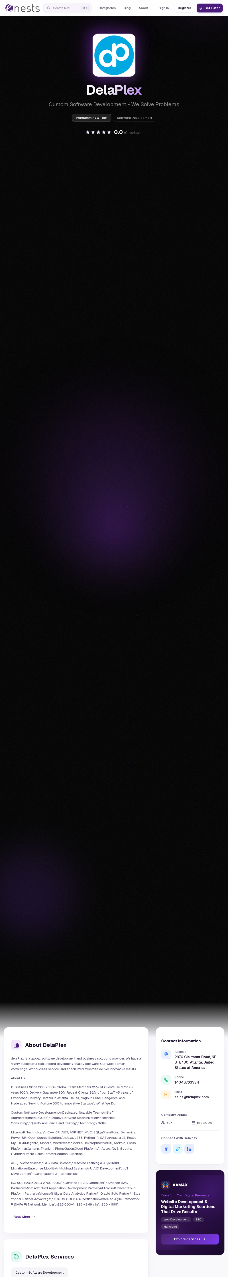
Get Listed (212, 8)
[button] (114, 132)
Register (184, 8)
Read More (22, 1217)
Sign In (164, 8)
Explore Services (187, 1239)
